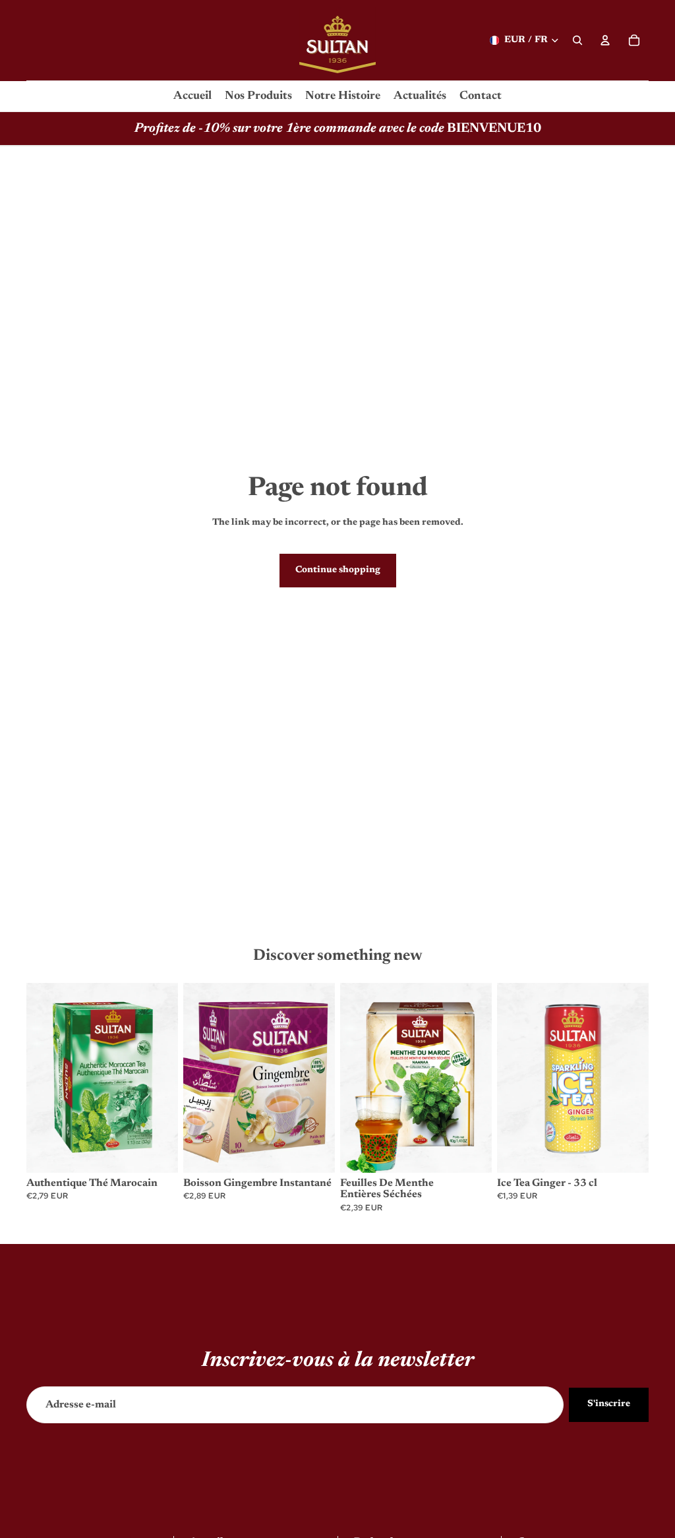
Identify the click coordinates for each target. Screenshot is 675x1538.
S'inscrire (608, 1404)
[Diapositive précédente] (40, 1077)
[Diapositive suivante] (163, 1077)
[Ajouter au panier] (157, 1152)
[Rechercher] (577, 40)
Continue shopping (337, 570)
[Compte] (605, 40)
